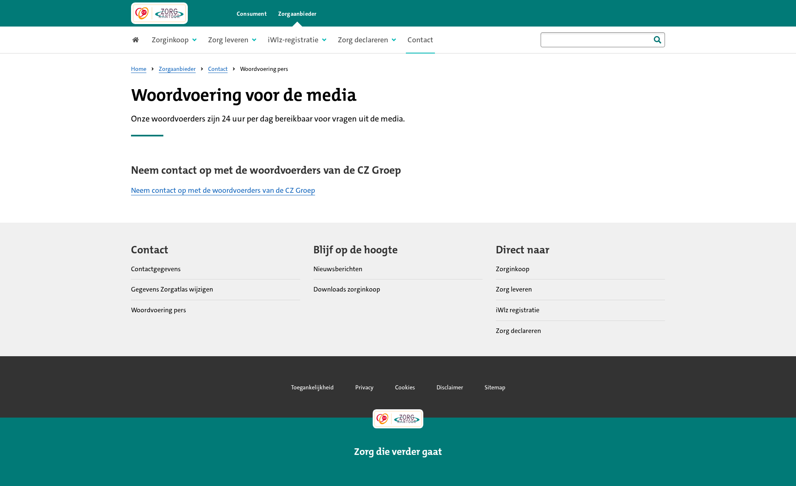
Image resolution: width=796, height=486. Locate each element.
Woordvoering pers (158, 310)
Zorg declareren (518, 330)
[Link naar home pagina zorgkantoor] (159, 13)
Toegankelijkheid (312, 387)
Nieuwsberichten (337, 269)
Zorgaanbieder (297, 13)
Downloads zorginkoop (346, 289)
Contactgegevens (156, 269)
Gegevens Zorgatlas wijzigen (172, 289)
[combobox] (603, 40)
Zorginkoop (512, 269)
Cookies (405, 387)
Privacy (364, 387)
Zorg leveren (514, 289)
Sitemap (495, 387)
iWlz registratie (517, 310)
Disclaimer (450, 387)
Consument (252, 13)
